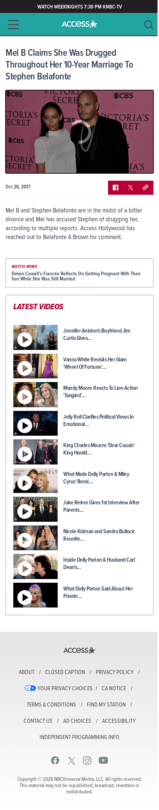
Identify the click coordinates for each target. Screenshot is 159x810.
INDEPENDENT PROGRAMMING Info (79, 737)
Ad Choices (77, 721)
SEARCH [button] (148, 25)
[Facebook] (55, 760)
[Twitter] (71, 760)
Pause (20, 162)
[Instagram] (87, 760)
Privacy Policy (114, 672)
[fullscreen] (138, 162)
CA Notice (114, 688)
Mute (32, 162)
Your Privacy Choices (65, 688)
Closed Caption (65, 672)
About (26, 672)
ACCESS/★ (79, 24)
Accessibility (119, 721)
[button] (11, 25)
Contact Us (38, 721)
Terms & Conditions (51, 705)
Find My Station (106, 705)
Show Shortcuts (116, 162)
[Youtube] (103, 760)
